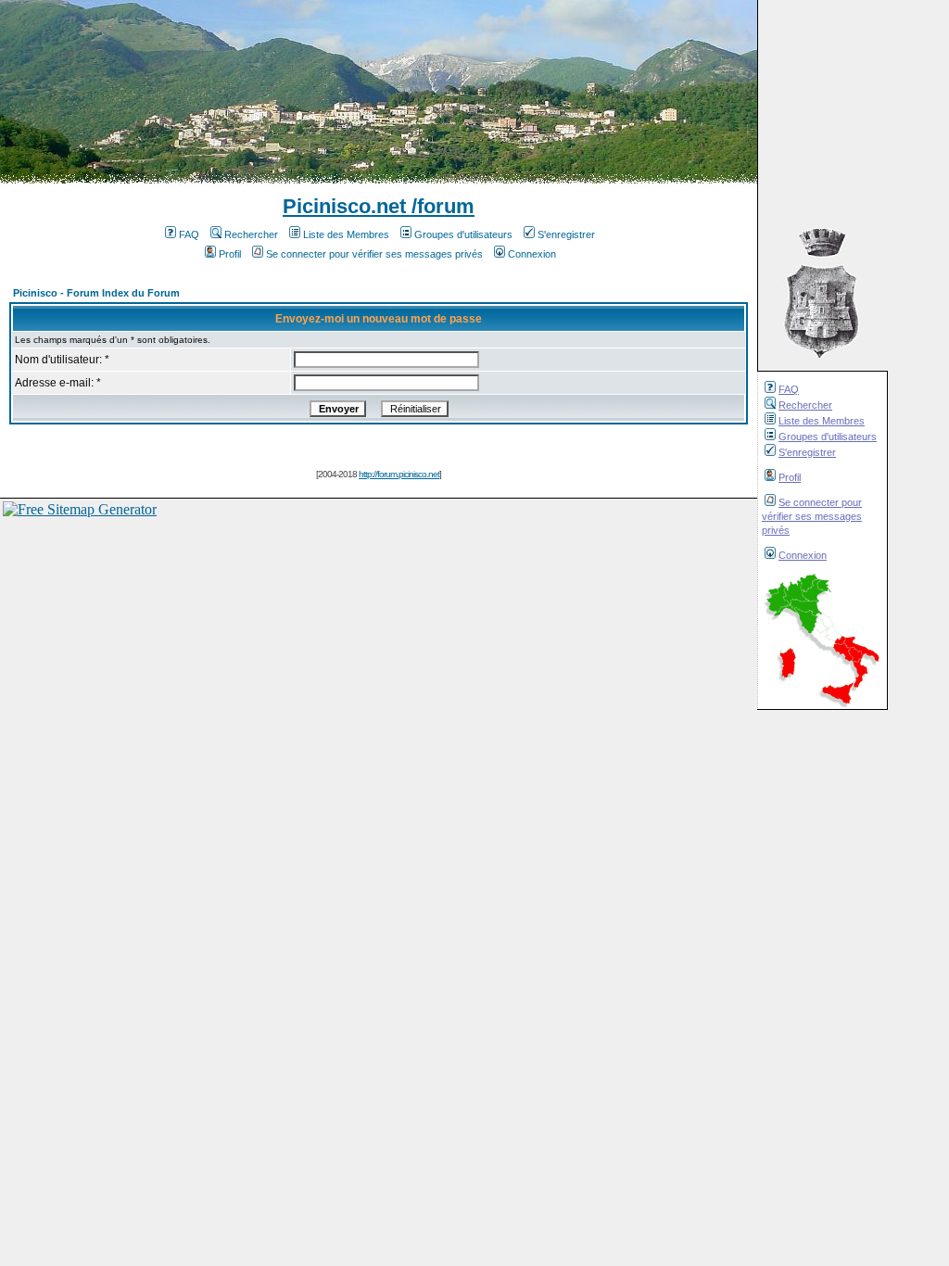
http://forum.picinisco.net (399, 474)
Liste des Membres (821, 420)
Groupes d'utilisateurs (827, 436)
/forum (440, 206)
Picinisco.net (344, 206)
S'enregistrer (807, 452)
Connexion (802, 555)
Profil (789, 477)
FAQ (788, 389)
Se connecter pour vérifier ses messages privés (812, 516)
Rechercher (805, 405)
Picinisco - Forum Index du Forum (96, 292)
